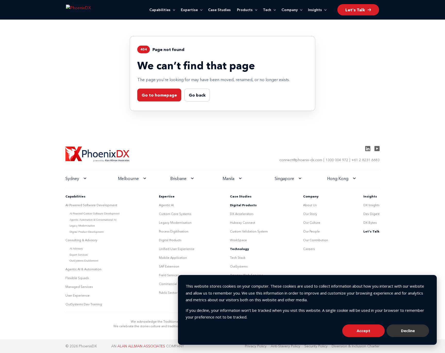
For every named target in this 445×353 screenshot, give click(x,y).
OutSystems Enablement (84, 260)
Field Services (169, 275)
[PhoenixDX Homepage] (87, 10)
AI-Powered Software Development (91, 205)
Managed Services (79, 287)
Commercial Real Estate (176, 284)
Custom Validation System (249, 231)
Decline (408, 330)
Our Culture (311, 223)
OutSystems (238, 266)
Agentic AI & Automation (83, 269)
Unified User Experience (176, 249)
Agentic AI (166, 205)
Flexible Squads (77, 278)
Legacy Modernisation (82, 225)
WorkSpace (238, 240)
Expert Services (79, 254)
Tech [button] (267, 9)
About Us (309, 205)
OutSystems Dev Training (83, 304)
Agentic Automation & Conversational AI (93, 219)
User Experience (77, 295)
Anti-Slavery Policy (285, 346)
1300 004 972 (337, 160)
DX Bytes (369, 223)
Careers (309, 249)
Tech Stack (237, 258)
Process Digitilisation (173, 231)
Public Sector (168, 293)
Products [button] (245, 9)
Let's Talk (371, 231)
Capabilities (159, 9)
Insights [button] (315, 9)
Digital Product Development (87, 232)
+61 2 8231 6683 (366, 160)
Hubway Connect (242, 223)
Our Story (310, 214)
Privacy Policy (256, 346)
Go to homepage (159, 95)
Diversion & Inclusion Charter (356, 346)
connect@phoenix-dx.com (300, 160)
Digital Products (170, 240)
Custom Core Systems (175, 214)
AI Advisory (76, 248)
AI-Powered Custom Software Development (94, 213)
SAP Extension (169, 266)
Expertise (189, 9)
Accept (363, 330)
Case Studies (219, 9)
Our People (311, 231)
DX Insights (371, 205)
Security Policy (316, 346)
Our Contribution (315, 240)
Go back (197, 95)
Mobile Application (173, 258)
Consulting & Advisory (81, 240)
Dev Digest (371, 214)
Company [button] (289, 9)
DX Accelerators (241, 214)
